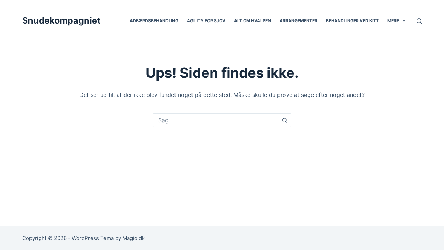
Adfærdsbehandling (154, 20)
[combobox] (215, 120)
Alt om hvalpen (252, 20)
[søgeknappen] (284, 120)
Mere (393, 20)
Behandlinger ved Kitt (352, 20)
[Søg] (419, 21)
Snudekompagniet (61, 20)
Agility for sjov (206, 20)
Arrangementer (298, 20)
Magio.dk (133, 238)
